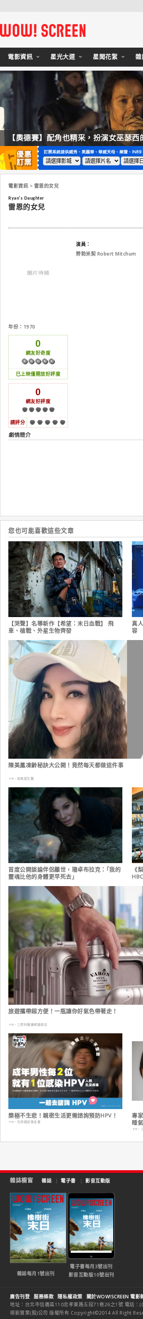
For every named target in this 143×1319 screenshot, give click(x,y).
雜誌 (47, 1180)
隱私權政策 (70, 1296)
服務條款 (44, 1296)
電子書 (68, 1180)
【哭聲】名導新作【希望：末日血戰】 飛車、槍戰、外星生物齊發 (61, 627)
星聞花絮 (105, 56)
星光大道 (62, 56)
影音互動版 (97, 1180)
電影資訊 (20, 56)
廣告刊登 (20, 1296)
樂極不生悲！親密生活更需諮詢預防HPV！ (63, 1115)
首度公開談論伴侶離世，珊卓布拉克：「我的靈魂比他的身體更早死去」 (64, 873)
